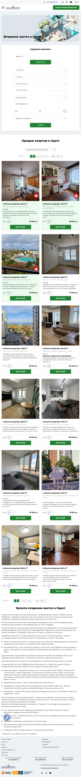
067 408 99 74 (52, 2)
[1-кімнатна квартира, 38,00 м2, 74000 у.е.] (60, 254)
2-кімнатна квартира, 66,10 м (55, 568)
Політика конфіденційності (49, 768)
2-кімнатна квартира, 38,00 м (15, 568)
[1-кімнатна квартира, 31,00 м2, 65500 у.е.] (20, 254)
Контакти (5, 755)
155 (58, 156)
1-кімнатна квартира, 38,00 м (55, 277)
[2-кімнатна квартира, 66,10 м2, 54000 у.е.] (60, 545)
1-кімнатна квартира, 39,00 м (15, 421)
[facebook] (66, 2)
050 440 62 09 (67, 760)
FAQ (3, 744)
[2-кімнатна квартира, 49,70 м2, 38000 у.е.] (60, 181)
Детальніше (20, 227)
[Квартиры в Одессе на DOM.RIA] (22, 773)
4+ (65, 90)
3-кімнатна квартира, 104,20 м (55, 348)
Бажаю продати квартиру (66, 7)
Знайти (40, 125)
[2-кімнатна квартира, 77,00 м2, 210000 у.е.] (60, 399)
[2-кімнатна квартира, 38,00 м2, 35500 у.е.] (20, 545)
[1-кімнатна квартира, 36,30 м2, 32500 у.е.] (60, 470)
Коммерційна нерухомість (50, 747)
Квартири (45, 739)
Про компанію (6, 739)
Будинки (45, 744)
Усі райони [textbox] (20, 70)
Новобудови (46, 742)
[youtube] (71, 2)
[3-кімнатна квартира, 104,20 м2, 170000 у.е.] (60, 325)
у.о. (65, 111)
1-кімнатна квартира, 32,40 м (15, 204)
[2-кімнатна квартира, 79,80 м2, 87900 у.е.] (20, 325)
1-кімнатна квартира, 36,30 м (55, 493)
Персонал (5, 752)
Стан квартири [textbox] (21, 97)
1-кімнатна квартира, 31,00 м (15, 277)
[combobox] (40, 70)
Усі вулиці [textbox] (19, 77)
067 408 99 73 (41, 760)
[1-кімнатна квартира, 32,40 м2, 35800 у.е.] (20, 181)
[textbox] (40, 118)
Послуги (4, 742)
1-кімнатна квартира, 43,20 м (15, 493)
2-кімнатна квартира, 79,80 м (15, 348)
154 (53, 156)
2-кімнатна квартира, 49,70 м (55, 204)
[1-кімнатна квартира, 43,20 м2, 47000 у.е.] (20, 470)
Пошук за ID (40, 62)
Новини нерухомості (8, 750)
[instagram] (62, 2)
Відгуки (4, 747)
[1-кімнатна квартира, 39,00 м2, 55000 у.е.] (20, 399)
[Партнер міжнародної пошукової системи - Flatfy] (6, 772)
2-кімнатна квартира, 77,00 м (55, 421)
